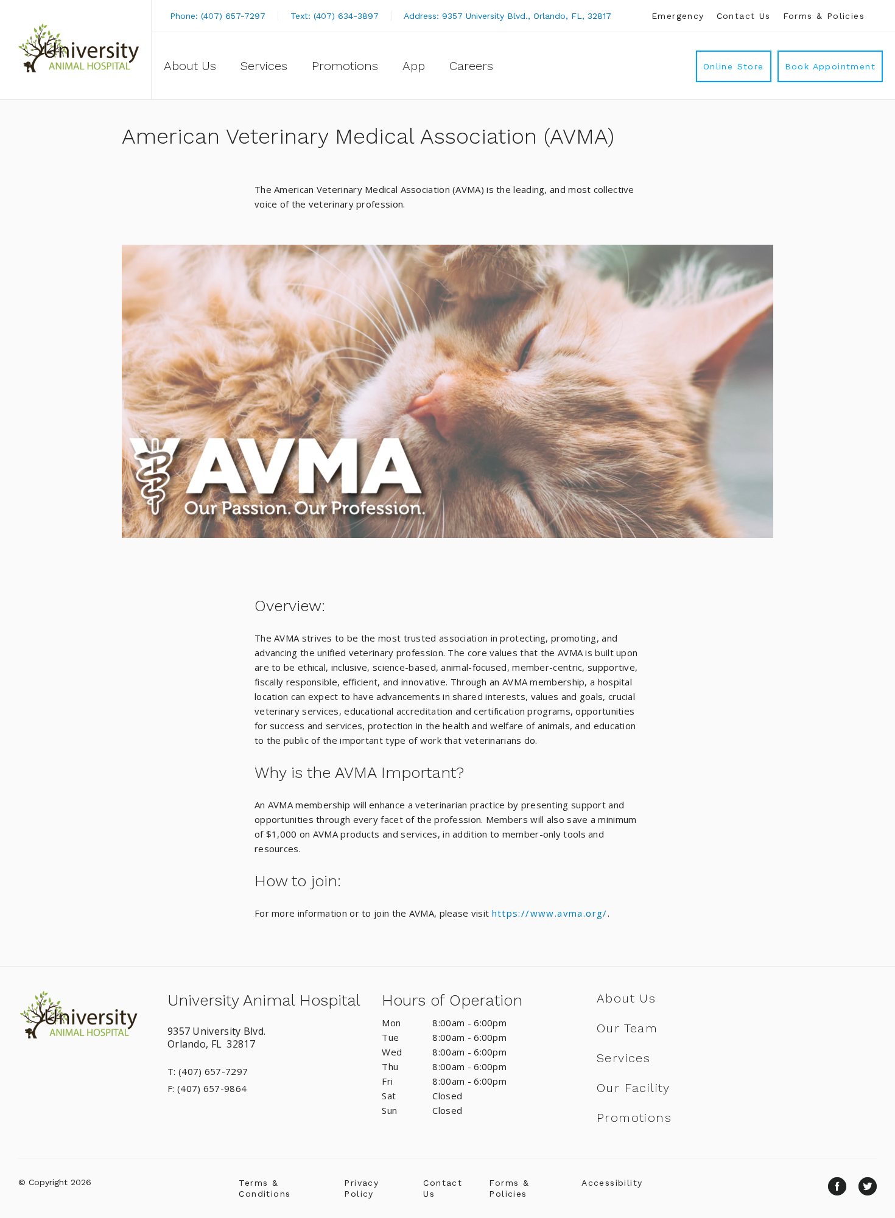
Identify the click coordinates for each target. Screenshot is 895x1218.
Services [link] (263, 65)
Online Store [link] (733, 66)
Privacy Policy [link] (361, 1188)
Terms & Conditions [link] (264, 1188)
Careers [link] (471, 65)
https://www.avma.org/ (550, 913)
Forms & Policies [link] (824, 16)
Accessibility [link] (611, 1183)
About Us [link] (190, 65)
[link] (78, 47)
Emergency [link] (677, 16)
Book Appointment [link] (830, 66)
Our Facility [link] (633, 1087)
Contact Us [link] (744, 16)
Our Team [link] (627, 1028)
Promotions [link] (345, 65)
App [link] (413, 65)
